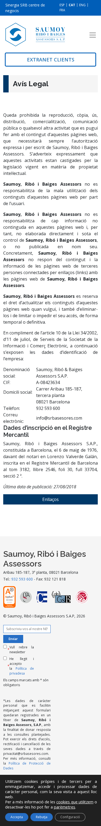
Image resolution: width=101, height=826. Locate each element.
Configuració (70, 817)
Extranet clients (50, 59)
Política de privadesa (21, 671)
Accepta (17, 817)
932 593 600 (22, 579)
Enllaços (50, 499)
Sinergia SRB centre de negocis (25, 7)
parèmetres (64, 806)
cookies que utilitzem (74, 801)
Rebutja (41, 817)
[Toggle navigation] (93, 35)
